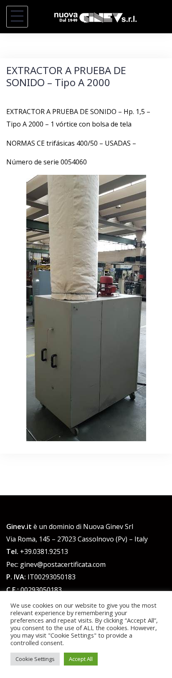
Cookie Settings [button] (35, 659)
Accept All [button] (81, 659)
